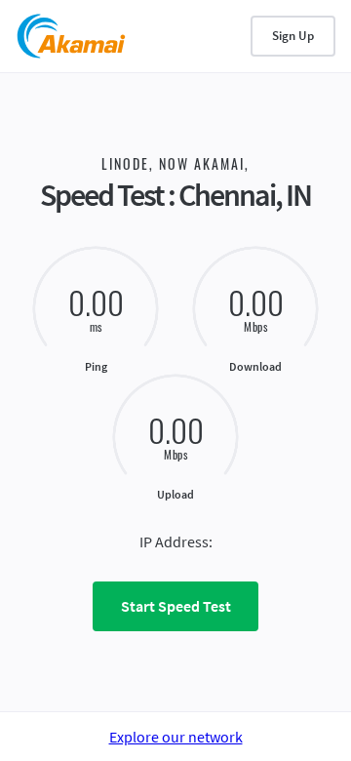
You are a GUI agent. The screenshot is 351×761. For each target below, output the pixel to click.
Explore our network (176, 736)
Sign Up (293, 35)
